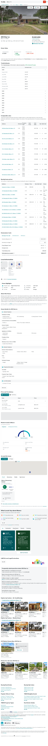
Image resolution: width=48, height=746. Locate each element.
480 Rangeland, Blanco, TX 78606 (9, 202)
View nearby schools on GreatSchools (11, 503)
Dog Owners (15, 528)
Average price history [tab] (12, 426)
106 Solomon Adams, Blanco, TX (8, 174)
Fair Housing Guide (16, 727)
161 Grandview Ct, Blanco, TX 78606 (9, 205)
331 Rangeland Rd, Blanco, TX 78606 (9, 190)
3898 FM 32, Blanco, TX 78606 (8, 194)
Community (8, 528)
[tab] (5, 395)
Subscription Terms (40, 727)
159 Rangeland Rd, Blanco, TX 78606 (9, 220)
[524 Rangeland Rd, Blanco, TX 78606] (7, 667)
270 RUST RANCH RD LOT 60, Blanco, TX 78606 (12, 227)
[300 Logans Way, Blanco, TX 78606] (7, 647)
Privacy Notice (3, 728)
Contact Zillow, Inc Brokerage (6, 720)
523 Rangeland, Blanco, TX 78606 (9, 217)
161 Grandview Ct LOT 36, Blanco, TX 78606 (11, 209)
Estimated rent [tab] (15, 235)
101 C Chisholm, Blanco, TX (7, 154)
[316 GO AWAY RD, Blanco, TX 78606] (21, 667)
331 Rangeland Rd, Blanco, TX (8, 133)
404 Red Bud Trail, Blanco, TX (8, 143)
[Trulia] (2, 723)
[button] (44, 2)
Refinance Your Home (38, 43)
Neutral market (24, 438)
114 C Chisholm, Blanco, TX (7, 148)
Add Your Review (24, 552)
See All (4, 522)
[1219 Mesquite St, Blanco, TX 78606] (21, 606)
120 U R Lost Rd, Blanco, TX (8, 138)
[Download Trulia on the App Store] (7, 723)
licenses (32, 714)
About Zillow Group (9, 727)
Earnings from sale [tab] (6, 235)
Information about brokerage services (8, 718)
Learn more (44, 506)
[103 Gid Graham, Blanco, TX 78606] (7, 606)
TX (13, 4)
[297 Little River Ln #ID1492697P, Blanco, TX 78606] (21, 626)
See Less (4, 387)
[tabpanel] (24, 247)
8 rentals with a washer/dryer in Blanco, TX (11, 620)
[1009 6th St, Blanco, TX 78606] (35, 606)
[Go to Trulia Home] (3, 1)
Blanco (17, 4)
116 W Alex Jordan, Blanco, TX (8, 159)
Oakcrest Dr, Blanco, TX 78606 (8, 187)
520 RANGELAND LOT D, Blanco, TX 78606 (11, 213)
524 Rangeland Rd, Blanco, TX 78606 (9, 223)
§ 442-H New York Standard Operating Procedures (8, 716)
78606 (21, 4)
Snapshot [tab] (4, 426)
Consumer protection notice (19, 718)
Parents (22, 528)
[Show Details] (45, 69)
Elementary (9, 477)
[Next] (46, 609)
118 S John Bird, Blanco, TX (7, 164)
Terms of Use (34, 727)
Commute (28, 528)
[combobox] (26, 2)
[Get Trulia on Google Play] (16, 723)
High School (22, 477)
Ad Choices (7, 728)
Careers (21, 727)
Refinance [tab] (23, 235)
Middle (15, 477)
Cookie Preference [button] (13, 728)
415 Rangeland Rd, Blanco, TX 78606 (9, 198)
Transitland (15, 711)
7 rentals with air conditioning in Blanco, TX (11, 600)
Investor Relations (29, 727)
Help (44, 727)
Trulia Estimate (6, 65)
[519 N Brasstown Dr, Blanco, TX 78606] (35, 667)
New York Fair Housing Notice (5, 717)
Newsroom (24, 727)
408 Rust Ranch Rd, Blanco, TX (8, 128)
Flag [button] (12, 547)
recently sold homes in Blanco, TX (13, 584)
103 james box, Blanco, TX (7, 169)
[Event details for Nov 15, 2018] (45, 401)
